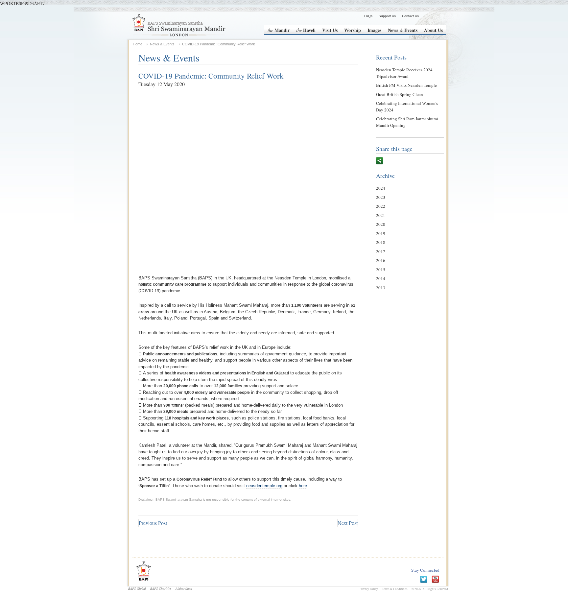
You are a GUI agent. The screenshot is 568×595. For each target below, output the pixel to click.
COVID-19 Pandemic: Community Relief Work (211, 76)
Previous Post (153, 522)
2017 (380, 251)
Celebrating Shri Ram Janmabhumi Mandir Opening (407, 122)
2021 (380, 215)
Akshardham (184, 588)
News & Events (162, 44)
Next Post (348, 522)
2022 (380, 206)
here (303, 485)
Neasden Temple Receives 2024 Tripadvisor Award (404, 73)
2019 (380, 233)
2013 (380, 288)
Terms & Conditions (395, 589)
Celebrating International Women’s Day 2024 (407, 106)
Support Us (387, 16)
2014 (380, 278)
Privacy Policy (369, 589)
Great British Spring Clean (399, 94)
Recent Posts (391, 57)
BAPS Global (137, 588)
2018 (380, 242)
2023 (380, 197)
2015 (380, 270)
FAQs (368, 16)
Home (137, 44)
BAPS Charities (160, 588)
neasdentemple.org (264, 485)
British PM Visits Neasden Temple (406, 85)
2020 (380, 224)
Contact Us (410, 16)
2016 (380, 260)
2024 (380, 188)
